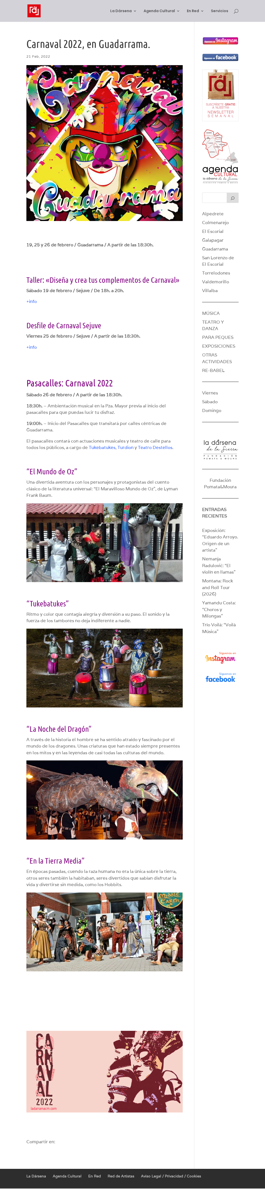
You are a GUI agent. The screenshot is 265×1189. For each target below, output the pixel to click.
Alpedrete (213, 214)
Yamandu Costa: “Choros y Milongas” (219, 609)
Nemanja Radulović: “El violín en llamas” (218, 565)
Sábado (210, 402)
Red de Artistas (121, 1176)
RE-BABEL (213, 370)
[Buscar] (233, 198)
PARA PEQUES (217, 337)
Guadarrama (215, 249)
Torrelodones (216, 273)
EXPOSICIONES (218, 346)
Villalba (210, 290)
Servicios (219, 11)
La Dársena (121, 11)
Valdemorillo (215, 282)
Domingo (211, 410)
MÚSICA (211, 313)
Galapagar (213, 240)
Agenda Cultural (159, 11)
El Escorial (213, 231)
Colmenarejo (215, 222)
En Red (193, 11)
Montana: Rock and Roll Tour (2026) (217, 587)
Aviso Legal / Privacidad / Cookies (171, 1176)
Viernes (210, 393)
